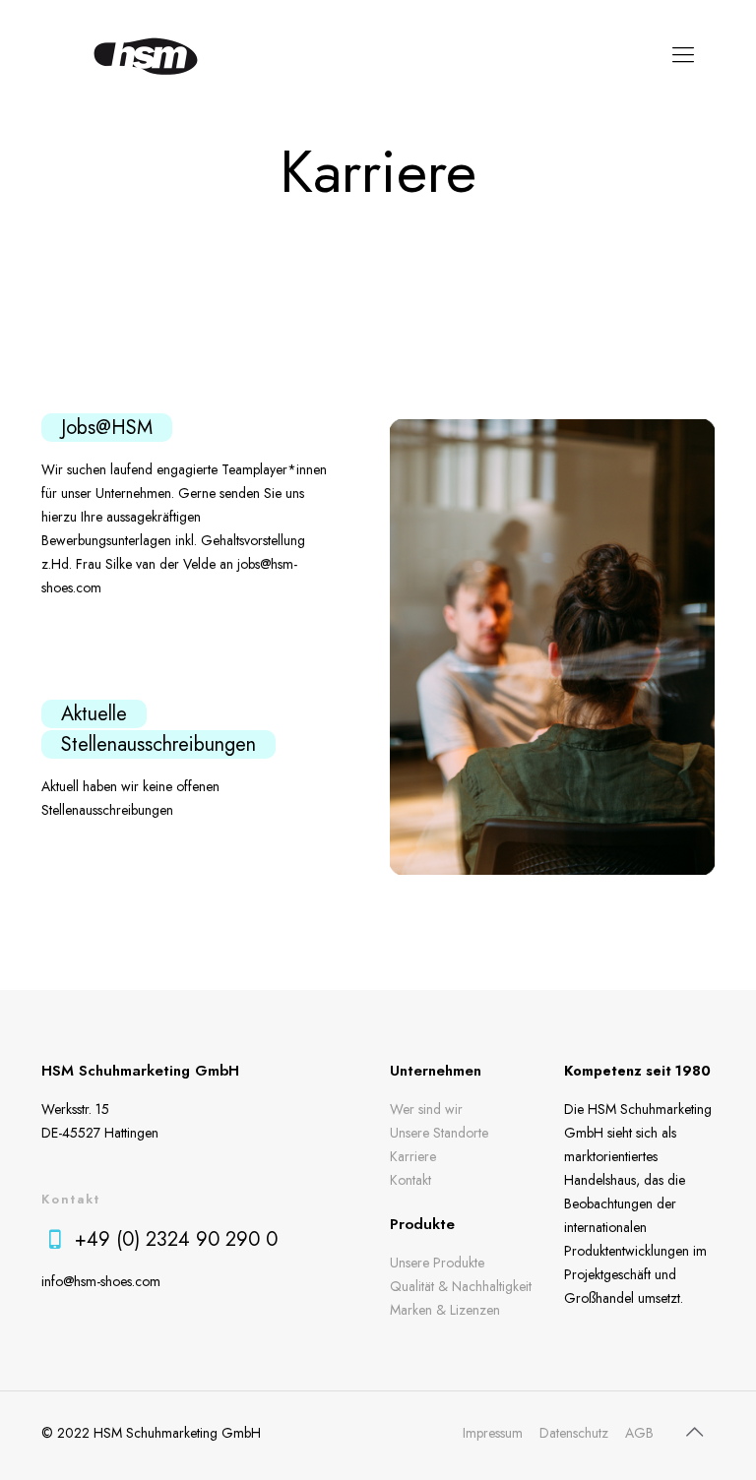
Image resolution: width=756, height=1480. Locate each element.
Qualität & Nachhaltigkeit (461, 1286)
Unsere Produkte (437, 1262)
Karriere (413, 1156)
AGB (639, 1433)
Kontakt (410, 1180)
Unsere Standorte (439, 1132)
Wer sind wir (426, 1109)
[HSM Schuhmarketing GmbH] (146, 54)
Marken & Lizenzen (445, 1310)
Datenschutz (573, 1433)
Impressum (493, 1433)
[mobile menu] (683, 54)
